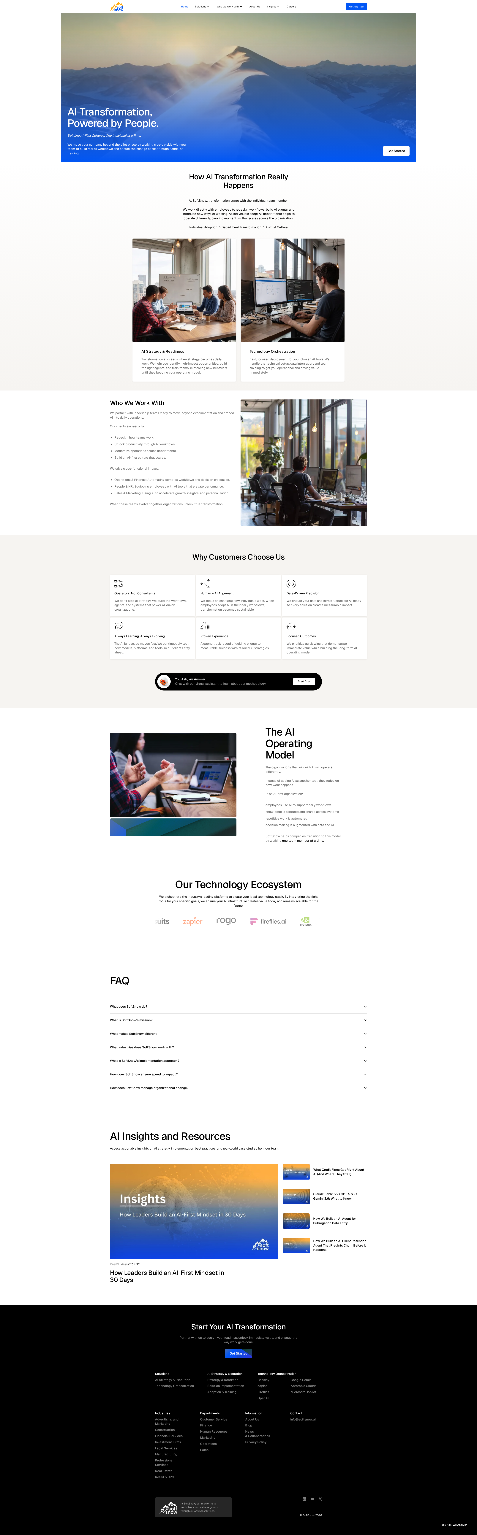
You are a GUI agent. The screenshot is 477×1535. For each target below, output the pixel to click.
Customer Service (213, 1419)
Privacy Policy (255, 1442)
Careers (291, 6)
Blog (248, 1425)
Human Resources (214, 1431)
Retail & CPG (164, 1477)
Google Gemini (301, 1380)
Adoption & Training (221, 1392)
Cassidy (263, 1380)
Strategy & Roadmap (222, 1380)
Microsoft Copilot (303, 1392)
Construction (165, 1430)
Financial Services (169, 1436)
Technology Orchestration (174, 1386)
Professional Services (164, 1462)
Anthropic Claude (304, 1386)
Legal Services (166, 1448)
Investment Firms (168, 1442)
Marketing (207, 1438)
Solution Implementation (225, 1386)
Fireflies (263, 1392)
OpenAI (263, 1398)
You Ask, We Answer (454, 1524)
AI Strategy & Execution (172, 1380)
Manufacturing (166, 1454)
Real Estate (163, 1471)
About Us (254, 6)
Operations (208, 1444)
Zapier (262, 1386)
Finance (206, 1425)
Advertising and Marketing (167, 1421)
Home (184, 6)
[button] (202, 7)
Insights (114, 1264)
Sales (204, 1450)
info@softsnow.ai (303, 1419)
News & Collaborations (257, 1433)
